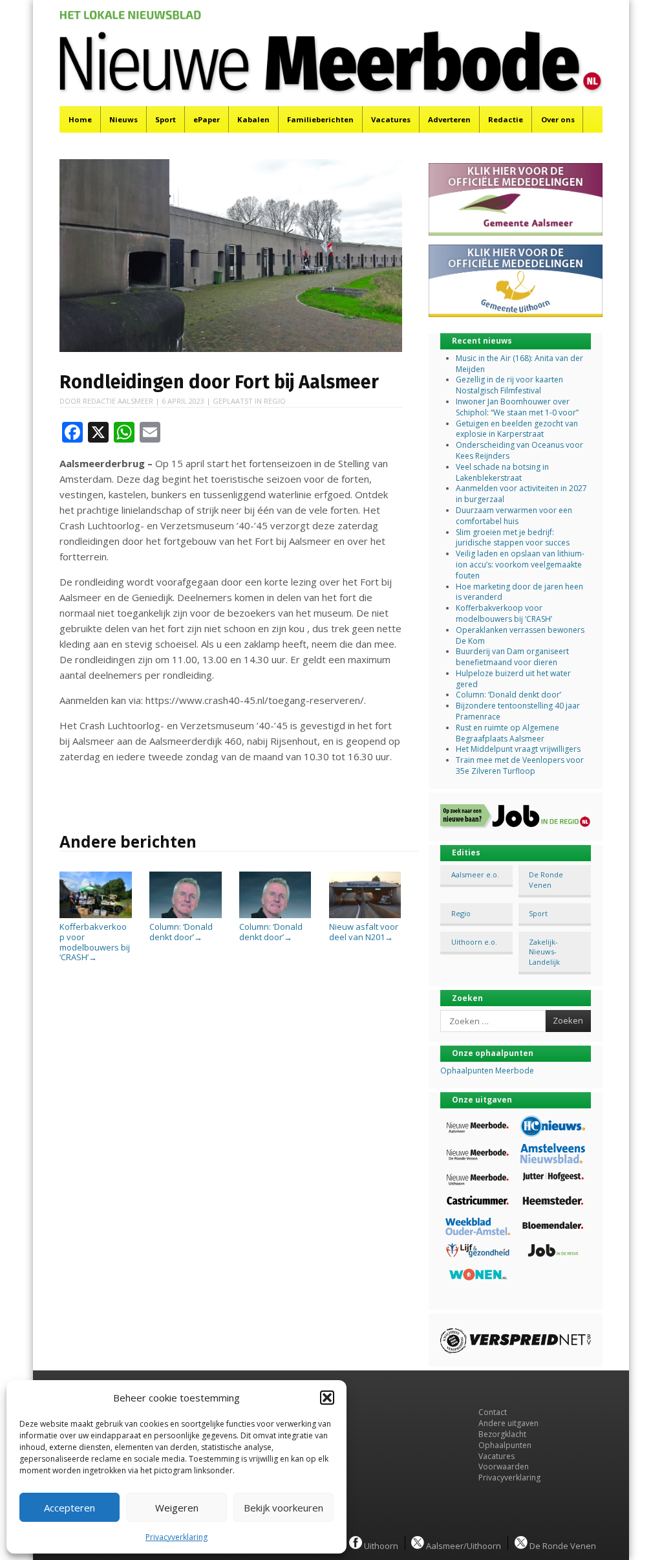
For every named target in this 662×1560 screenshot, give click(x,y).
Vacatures (391, 119)
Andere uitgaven (508, 1423)
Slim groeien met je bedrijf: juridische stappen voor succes (513, 538)
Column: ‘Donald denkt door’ (181, 932)
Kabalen (253, 119)
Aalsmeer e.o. (475, 874)
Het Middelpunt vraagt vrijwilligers (518, 748)
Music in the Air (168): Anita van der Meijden (519, 364)
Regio (275, 401)
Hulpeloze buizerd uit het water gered (513, 679)
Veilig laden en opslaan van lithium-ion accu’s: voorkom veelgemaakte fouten (520, 564)
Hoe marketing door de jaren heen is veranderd (519, 592)
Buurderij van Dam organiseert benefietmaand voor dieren (512, 657)
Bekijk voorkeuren (283, 1507)
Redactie (505, 119)
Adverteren (449, 119)
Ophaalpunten (504, 1445)
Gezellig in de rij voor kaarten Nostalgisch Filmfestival (509, 385)
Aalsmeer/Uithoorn (462, 1545)
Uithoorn (380, 1545)
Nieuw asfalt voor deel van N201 (363, 932)
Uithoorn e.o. (474, 942)
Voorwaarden (503, 1466)
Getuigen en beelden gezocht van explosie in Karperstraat (517, 429)
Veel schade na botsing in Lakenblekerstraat (502, 472)
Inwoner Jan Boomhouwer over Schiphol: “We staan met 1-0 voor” (517, 407)
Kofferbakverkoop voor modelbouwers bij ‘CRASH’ (504, 613)
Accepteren (69, 1507)
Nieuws (123, 119)
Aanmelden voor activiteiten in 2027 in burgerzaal (521, 494)
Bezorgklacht (502, 1434)
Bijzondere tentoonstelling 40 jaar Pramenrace (518, 711)
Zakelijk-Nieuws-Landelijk (544, 952)
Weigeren (176, 1507)
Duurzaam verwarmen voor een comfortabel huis (514, 516)
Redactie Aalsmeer (118, 401)
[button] (327, 1397)
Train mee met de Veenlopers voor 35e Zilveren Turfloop (520, 765)
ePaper (206, 119)
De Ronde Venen (546, 879)
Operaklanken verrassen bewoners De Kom (520, 635)
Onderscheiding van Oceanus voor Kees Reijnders (519, 450)
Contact (492, 1412)
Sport (165, 119)
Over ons (558, 119)
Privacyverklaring (176, 1537)
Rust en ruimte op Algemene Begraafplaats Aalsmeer (507, 733)
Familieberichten (320, 119)
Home (80, 119)
